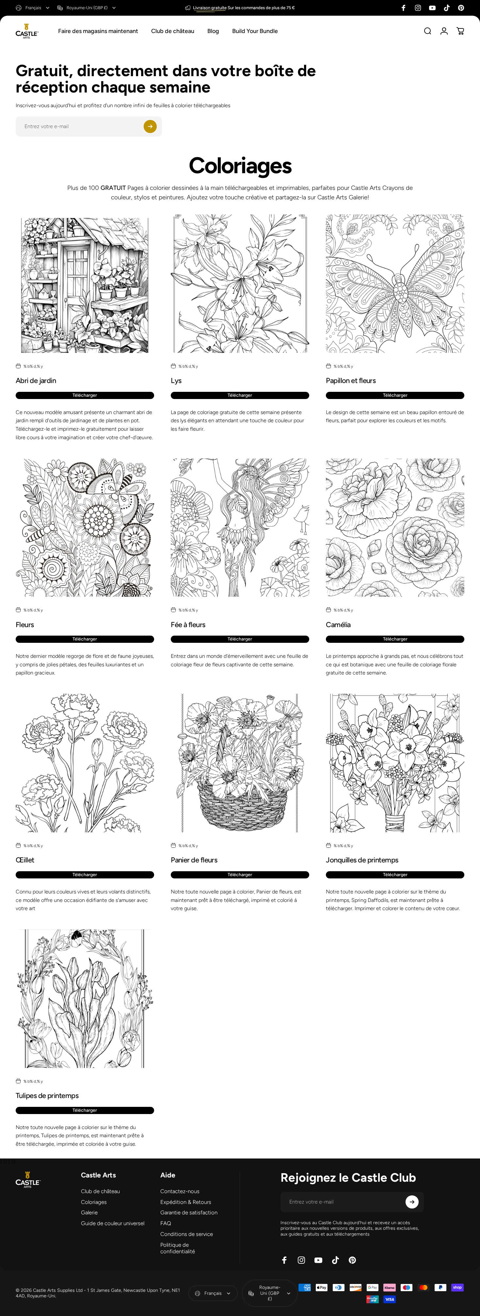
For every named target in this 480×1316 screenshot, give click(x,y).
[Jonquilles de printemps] (395, 763)
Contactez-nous (180, 1191)
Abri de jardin (36, 380)
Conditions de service (186, 1234)
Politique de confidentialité (177, 1248)
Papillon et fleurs (351, 380)
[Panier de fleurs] (240, 763)
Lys (176, 380)
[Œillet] (85, 763)
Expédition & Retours (185, 1202)
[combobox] (33, 8)
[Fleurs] (85, 527)
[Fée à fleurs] (240, 527)
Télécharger (84, 395)
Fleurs (25, 624)
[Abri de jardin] (85, 283)
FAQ (165, 1223)
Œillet (25, 860)
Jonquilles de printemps (362, 860)
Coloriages (94, 1202)
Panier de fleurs (194, 860)
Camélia (338, 624)
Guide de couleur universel (112, 1223)
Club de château (100, 1191)
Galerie (89, 1212)
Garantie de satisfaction (188, 1212)
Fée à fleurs (188, 624)
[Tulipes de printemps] (85, 998)
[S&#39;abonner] (150, 126)
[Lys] (240, 283)
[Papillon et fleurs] (395, 283)
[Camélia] (395, 527)
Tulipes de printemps (47, 1095)
